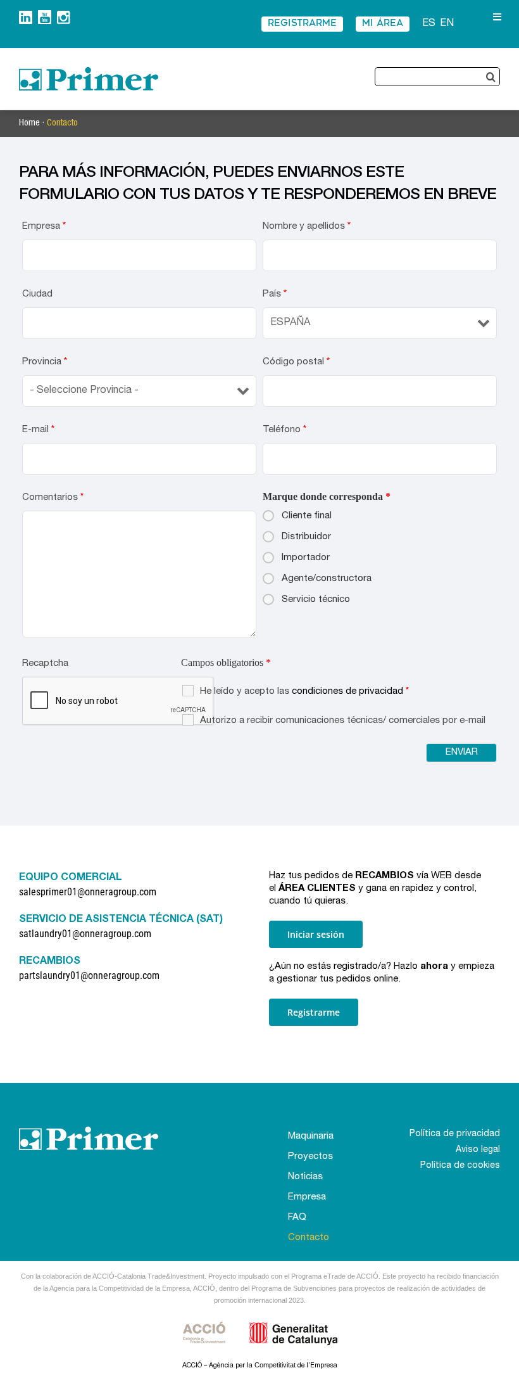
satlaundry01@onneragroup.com (85, 934)
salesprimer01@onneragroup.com (87, 892)
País (275, 294)
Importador (306, 558)
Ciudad (37, 294)
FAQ (297, 1217)
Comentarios (53, 497)
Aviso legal (478, 1150)
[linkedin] (25, 15)
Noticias (305, 1177)
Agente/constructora (327, 579)
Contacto (62, 123)
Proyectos (310, 1156)
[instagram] (63, 15)
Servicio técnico (316, 599)
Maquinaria (311, 1136)
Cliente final (307, 516)
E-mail (38, 430)
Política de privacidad (455, 1134)
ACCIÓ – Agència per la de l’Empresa (259, 1365)
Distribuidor (306, 537)
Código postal (296, 362)
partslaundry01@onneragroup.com (89, 975)
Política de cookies (460, 1165)
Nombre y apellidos (307, 226)
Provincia (44, 362)
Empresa (44, 226)
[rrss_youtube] (44, 15)
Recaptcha (45, 663)
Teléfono (284, 430)
